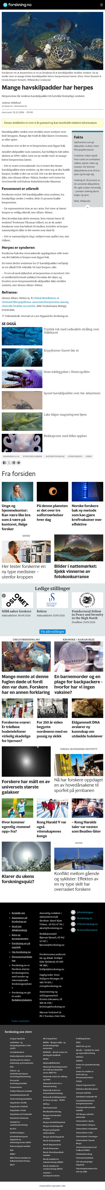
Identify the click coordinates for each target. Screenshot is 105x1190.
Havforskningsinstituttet (21, 1099)
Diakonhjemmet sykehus (21, 1056)
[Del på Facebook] (4, 463)
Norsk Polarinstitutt (52, 1140)
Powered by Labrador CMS (52, 1186)
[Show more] (87, 207)
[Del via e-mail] (18, 463)
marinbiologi (11, 456)
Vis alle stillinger (52, 631)
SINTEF (79, 1061)
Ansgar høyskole (17, 1038)
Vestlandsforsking (84, 1154)
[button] (4, 596)
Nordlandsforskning (52, 1111)
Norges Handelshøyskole (54, 1122)
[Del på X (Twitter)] (9, 463)
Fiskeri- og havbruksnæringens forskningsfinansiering (20, 1073)
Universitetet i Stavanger (87, 1136)
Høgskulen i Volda (18, 1110)
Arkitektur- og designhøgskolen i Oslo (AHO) (20, 1045)
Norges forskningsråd (53, 1126)
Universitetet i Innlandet (86, 1129)
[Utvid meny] (101, 5)
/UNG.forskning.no (87, 924)
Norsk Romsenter (51, 1148)
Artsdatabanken (17, 1052)
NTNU (45, 1059)
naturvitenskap (55, 456)
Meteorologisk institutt (20, 1146)
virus (89, 456)
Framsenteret (16, 1087)
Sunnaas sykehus (83, 1093)
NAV (12, 1150)
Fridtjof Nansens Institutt (21, 1091)
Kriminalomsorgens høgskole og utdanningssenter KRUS (20, 1139)
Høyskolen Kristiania (19, 1118)
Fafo (12, 1067)
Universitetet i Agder (85, 1121)
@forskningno (85, 912)
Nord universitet (50, 1108)
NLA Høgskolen (50, 1038)
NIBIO (12, 1154)
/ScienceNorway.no (87, 930)
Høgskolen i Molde (18, 1103)
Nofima (46, 1104)
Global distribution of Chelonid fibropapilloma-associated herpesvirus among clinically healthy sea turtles (35, 302)
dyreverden (75, 456)
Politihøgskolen (83, 1038)
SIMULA (79, 1057)
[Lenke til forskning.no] (49, 3)
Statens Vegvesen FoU (85, 1085)
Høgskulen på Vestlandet (21, 1114)
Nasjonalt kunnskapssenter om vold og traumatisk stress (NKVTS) (55, 1070)
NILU (12, 1165)
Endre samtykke (21, 1021)
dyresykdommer (32, 456)
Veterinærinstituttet (84, 1158)
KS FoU (13, 1129)
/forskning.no (84, 918)
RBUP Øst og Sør (83, 1046)
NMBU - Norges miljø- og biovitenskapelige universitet (54, 1045)
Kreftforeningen (17, 1133)
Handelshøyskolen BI (19, 1095)
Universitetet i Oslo (84, 1133)
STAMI (79, 1081)
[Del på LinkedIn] (13, 463)
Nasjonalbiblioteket (51, 1063)
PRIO (78, 1042)
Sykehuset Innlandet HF (86, 1097)
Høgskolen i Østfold (19, 1106)
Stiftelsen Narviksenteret (87, 1089)
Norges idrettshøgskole (53, 1137)
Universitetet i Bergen (85, 1125)
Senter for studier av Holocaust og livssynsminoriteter (85, 1074)
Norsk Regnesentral (52, 1144)
